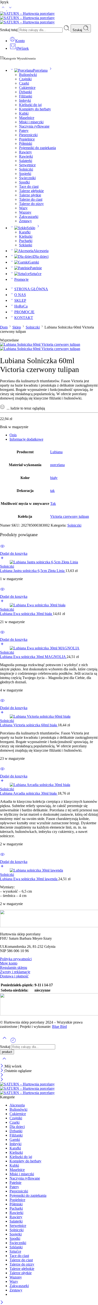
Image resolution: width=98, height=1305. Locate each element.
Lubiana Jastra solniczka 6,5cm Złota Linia (32, 571)
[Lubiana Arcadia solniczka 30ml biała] (49, 785)
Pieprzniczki (28, 135)
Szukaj (78, 30)
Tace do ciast (29, 186)
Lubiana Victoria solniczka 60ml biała (29, 725)
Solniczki (26, 169)
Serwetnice (27, 165)
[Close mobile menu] (2, 1080)
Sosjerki (25, 174)
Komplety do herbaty (35, 109)
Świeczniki (27, 178)
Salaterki (25, 161)
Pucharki (25, 241)
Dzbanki (25, 92)
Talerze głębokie (31, 191)
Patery (24, 131)
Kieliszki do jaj (30, 105)
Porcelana (40, 70)
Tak (53, 504)
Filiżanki (25, 96)
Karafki (24, 232)
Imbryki (25, 100)
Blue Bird (59, 1027)
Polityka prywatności (16, 959)
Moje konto (8, 963)
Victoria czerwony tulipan (69, 516)
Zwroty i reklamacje (15, 972)
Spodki (24, 182)
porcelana (57, 465)
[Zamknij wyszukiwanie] (4, 1062)
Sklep (16, 327)
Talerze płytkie (30, 195)
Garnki (34, 262)
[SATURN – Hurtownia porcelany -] (27, 17)
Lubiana (56, 452)
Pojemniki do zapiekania (37, 148)
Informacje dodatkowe (26, 439)
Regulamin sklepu (13, 967)
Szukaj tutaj (9, 30)
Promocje (21, 279)
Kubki (24, 113)
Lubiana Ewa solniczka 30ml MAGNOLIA (33, 657)
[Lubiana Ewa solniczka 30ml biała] (49, 605)
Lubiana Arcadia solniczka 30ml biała (29, 793)
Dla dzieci (41, 256)
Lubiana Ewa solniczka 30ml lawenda (29, 879)
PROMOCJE (24, 312)
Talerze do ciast (30, 199)
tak (52, 491)
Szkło (31, 228)
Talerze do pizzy (31, 204)
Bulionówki (28, 75)
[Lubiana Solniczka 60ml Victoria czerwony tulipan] (40, 344)
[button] (49, 555)
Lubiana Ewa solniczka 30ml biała (26, 614)
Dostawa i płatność (14, 976)
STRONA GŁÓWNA (31, 289)
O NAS (20, 295)
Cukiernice (27, 88)
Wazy (23, 208)
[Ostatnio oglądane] (13, 1042)
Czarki (24, 83)
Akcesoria (41, 251)
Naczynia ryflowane (34, 126)
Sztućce (35, 274)
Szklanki (25, 245)
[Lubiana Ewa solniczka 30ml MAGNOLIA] (49, 648)
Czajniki (25, 79)
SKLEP (20, 300)
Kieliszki (25, 236)
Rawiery (25, 152)
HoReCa (21, 306)
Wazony (25, 212)
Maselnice (26, 118)
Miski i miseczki (31, 122)
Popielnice (27, 139)
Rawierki (26, 156)
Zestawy (25, 221)
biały (54, 478)
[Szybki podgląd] (2, 549)
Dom (4, 327)
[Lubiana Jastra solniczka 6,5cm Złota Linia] (49, 562)
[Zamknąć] (2, 1066)
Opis (13, 435)
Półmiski (25, 143)
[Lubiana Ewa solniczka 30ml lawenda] (49, 870)
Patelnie (36, 268)
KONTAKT (23, 318)
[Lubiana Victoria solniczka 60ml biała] (49, 716)
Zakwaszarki (28, 217)
